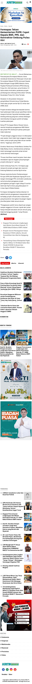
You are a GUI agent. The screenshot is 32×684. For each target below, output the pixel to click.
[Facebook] (6, 257)
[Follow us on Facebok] (3, 669)
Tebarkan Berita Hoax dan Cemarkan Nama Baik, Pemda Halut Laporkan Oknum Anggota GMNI (11, 308)
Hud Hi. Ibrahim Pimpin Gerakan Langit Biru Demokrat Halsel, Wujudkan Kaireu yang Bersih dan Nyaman (8, 351)
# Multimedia (5, 644)
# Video (3, 655)
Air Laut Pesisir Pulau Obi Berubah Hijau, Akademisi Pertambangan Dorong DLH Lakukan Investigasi (12, 537)
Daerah (10, 26)
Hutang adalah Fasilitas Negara (11, 567)
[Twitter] (10, 257)
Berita (5, 26)
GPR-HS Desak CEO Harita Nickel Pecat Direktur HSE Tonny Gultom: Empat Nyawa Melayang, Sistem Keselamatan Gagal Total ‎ (13, 506)
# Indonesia (4, 637)
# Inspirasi (4, 641)
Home (1, 26)
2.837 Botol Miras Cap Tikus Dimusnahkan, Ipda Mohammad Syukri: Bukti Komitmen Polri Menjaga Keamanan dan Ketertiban (12, 579)
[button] (30, 1)
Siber (10, 674)
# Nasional (4, 648)
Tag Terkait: (5, 263)
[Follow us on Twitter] (7, 669)
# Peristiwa (4, 652)
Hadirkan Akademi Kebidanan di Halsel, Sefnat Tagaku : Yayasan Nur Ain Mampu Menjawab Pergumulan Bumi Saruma (11, 276)
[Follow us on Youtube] (15, 669)
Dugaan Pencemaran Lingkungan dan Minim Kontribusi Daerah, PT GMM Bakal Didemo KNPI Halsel (15, 225)
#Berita (13, 263)
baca (24, 44)
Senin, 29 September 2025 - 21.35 (8, 45)
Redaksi (4, 674)
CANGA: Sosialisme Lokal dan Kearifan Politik (13, 494)
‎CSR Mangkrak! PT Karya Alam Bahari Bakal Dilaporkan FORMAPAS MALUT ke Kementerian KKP (13, 547)
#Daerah (21, 263)
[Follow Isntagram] (11, 669)
